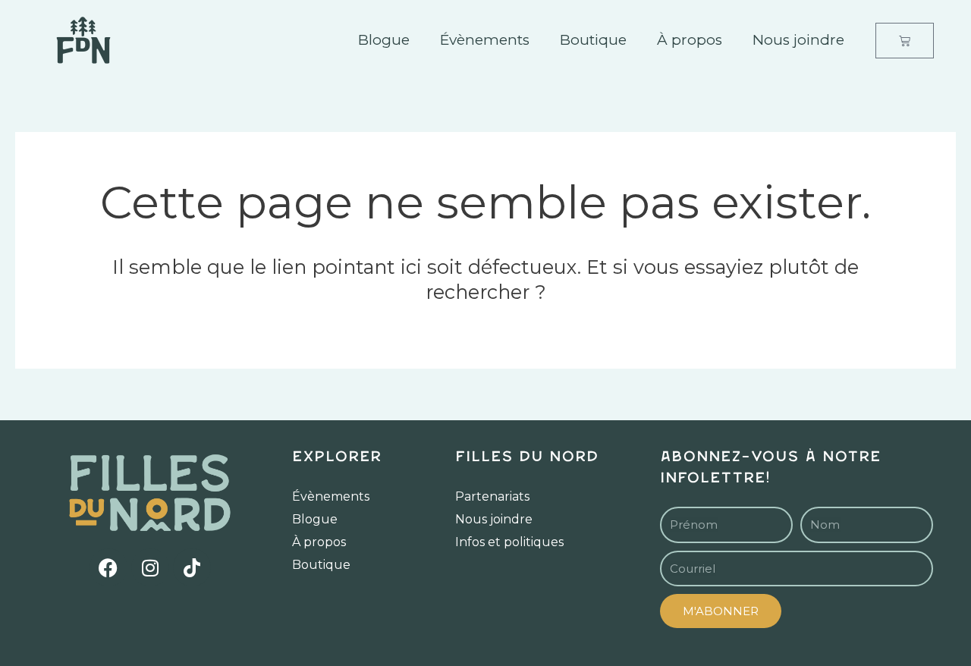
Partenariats (492, 496)
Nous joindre (798, 40)
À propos (689, 40)
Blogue (384, 40)
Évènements (484, 40)
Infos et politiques (509, 542)
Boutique (593, 40)
